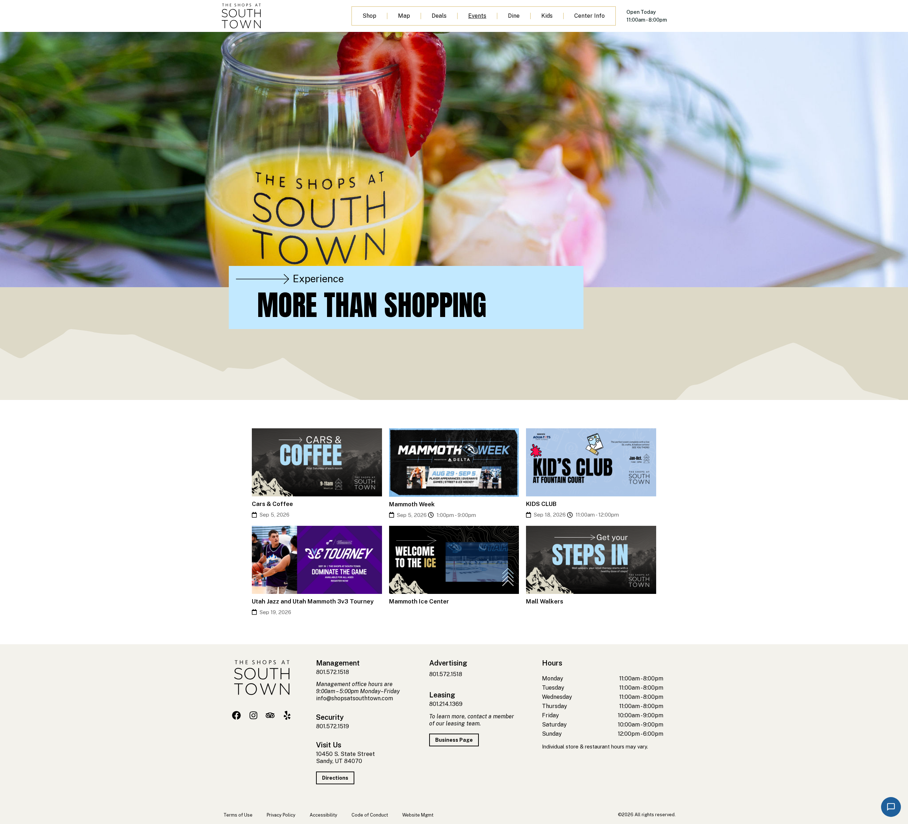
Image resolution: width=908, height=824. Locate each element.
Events (477, 15)
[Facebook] (236, 715)
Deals (439, 15)
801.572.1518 (332, 672)
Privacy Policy (281, 815)
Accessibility (323, 815)
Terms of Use (238, 815)
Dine (514, 15)
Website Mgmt (417, 815)
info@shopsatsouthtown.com (354, 698)
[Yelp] (287, 715)
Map (404, 15)
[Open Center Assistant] (891, 807)
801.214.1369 (446, 704)
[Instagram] (253, 715)
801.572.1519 (332, 726)
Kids (547, 15)
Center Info (589, 15)
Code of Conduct (369, 815)
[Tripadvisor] (270, 715)
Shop (369, 15)
